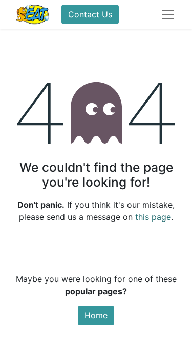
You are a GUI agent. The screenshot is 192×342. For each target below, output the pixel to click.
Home (96, 315)
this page (153, 217)
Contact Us (90, 14)
